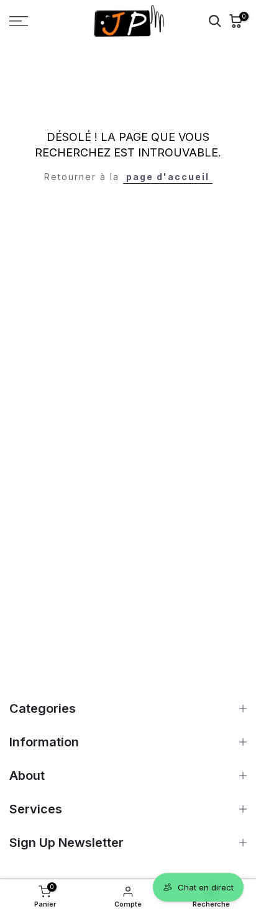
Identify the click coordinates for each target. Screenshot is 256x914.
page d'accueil (167, 176)
